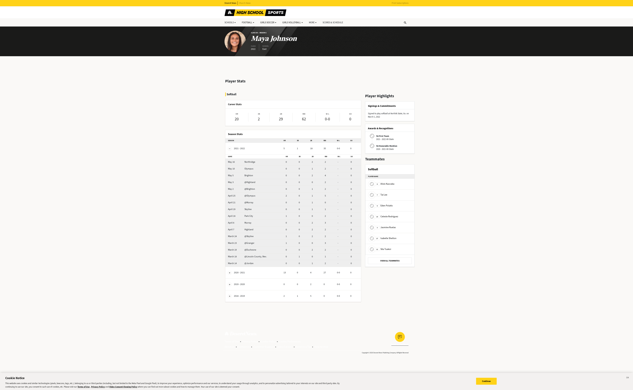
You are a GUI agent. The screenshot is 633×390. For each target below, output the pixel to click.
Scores (333, 22)
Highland (240, 229)
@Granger (241, 243)
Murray (239, 222)
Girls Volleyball (291, 22)
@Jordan (241, 263)
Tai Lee (382, 194)
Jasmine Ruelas (386, 227)
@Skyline (241, 236)
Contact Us (244, 346)
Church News (245, 3)
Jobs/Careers (284, 346)
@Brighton (241, 189)
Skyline (240, 209)
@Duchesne (242, 249)
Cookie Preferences (290, 341)
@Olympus (241, 195)
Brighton (240, 175)
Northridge (241, 162)
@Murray (240, 202)
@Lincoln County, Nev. (247, 256)
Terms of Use (232, 341)
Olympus (240, 168)
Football (247, 22)
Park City (240, 216)
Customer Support (263, 346)
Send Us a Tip (303, 346)
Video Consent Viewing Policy (123, 386)
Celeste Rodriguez (387, 216)
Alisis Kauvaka (385, 183)
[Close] (627, 378)
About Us (230, 346)
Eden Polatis (385, 205)
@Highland (241, 182)
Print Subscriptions (400, 3)
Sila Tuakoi (383, 249)
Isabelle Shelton (386, 238)
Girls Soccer (267, 22)
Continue (486, 381)
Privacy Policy (249, 341)
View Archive (321, 346)
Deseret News (230, 3)
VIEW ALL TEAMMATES (390, 260)
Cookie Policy (268, 341)
